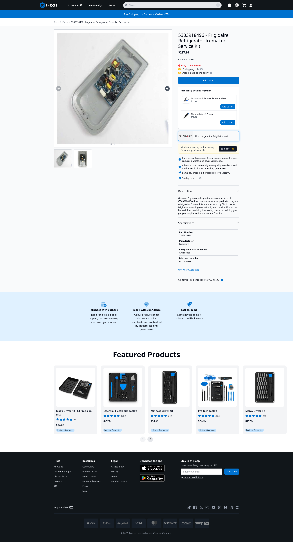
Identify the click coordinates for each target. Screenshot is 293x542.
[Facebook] (195, 507)
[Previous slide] (143, 439)
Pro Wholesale (89, 471)
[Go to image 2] (115, 144)
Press (85, 486)
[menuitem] (74, 5)
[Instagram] (207, 507)
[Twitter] (201, 507)
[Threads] (231, 507)
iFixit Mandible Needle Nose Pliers (208, 98)
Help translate (61, 507)
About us (58, 466)
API (55, 486)
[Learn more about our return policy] (200, 178)
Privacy (114, 471)
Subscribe (232, 471)
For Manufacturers (91, 481)
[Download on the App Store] (152, 468)
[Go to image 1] (111, 144)
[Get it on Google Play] (152, 478)
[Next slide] (150, 439)
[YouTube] (213, 507)
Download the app (151, 461)
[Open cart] (244, 5)
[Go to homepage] (50, 5)
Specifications (186, 223)
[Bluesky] (225, 507)
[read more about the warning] (222, 279)
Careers (58, 481)
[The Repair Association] (237, 507)
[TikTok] (189, 507)
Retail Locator (89, 476)
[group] (58, 88)
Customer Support (63, 471)
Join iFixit (227, 148)
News (85, 491)
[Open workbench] (229, 5)
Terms (114, 476)
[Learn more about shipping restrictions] (201, 69)
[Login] (250, 5)
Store (56, 22)
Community (88, 466)
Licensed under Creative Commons (154, 533)
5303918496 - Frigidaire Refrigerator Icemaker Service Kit (100, 22)
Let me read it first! (193, 477)
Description (185, 191)
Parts (65, 22)
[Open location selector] (237, 5)
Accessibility (117, 466)
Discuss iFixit (60, 476)
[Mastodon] (219, 507)
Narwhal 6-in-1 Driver (202, 114)
